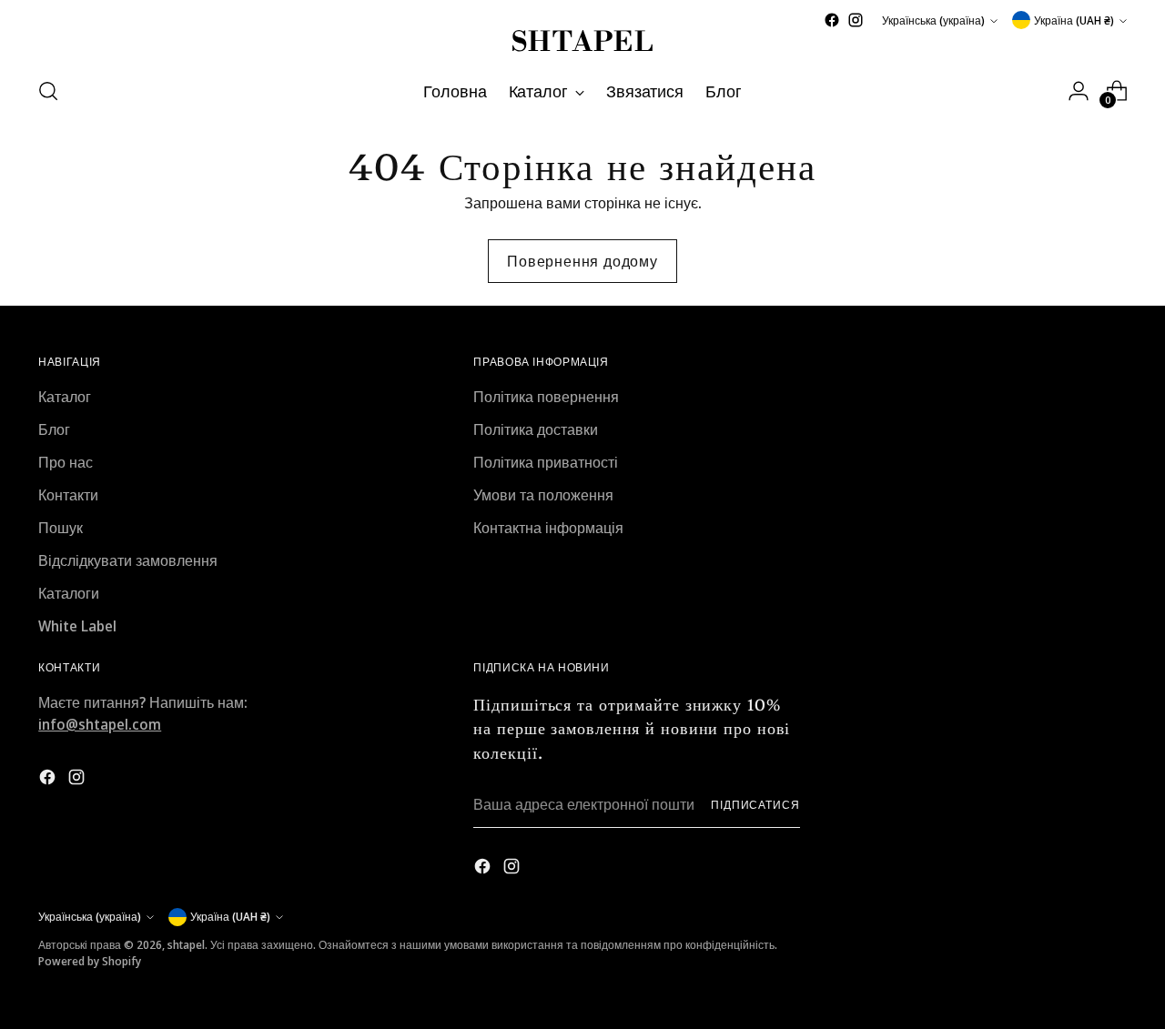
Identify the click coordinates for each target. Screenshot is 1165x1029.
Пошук (60, 528)
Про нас (65, 462)
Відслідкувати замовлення (128, 560)
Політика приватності (545, 462)
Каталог (64, 397)
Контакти (68, 495)
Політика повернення (546, 397)
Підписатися (755, 804)
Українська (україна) (933, 20)
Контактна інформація (548, 528)
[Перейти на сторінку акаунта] (1078, 91)
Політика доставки (535, 429)
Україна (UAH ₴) (1074, 20)
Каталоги (68, 593)
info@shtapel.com (99, 724)
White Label (77, 626)
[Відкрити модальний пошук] (48, 91)
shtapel (186, 945)
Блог (54, 429)
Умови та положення (543, 495)
